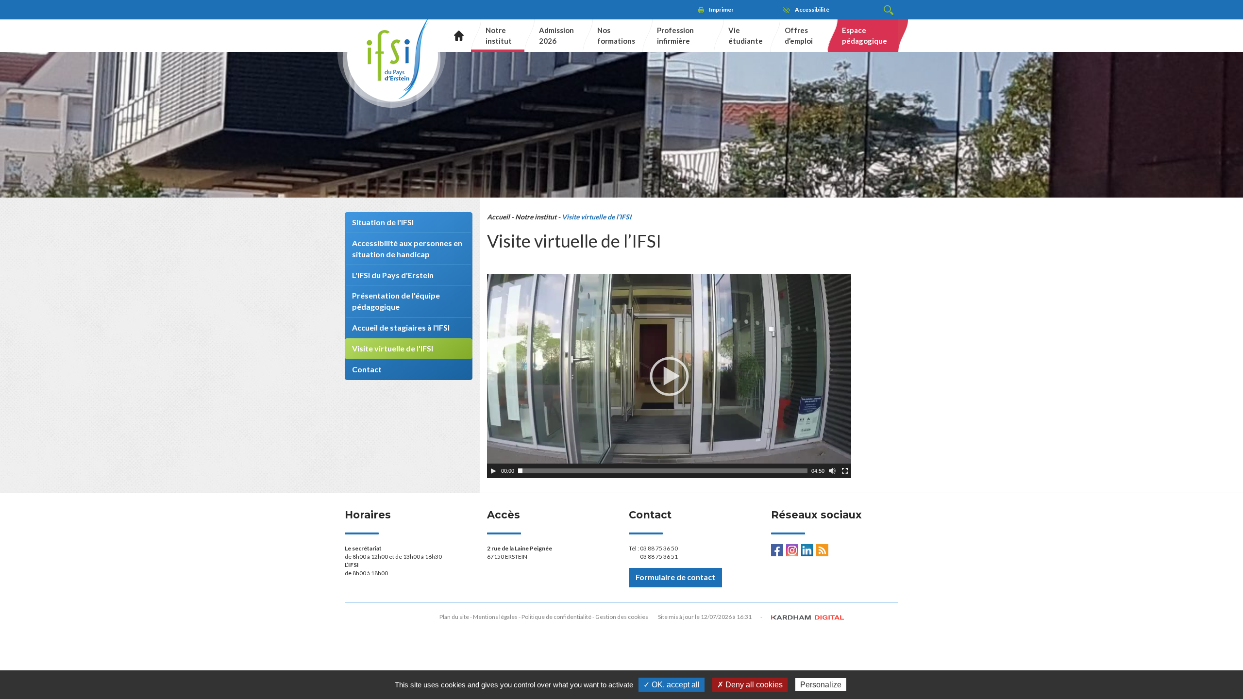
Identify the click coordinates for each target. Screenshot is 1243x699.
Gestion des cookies (621, 616)
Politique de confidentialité (556, 616)
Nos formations (616, 35)
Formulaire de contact (675, 577)
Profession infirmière (675, 35)
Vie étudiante (745, 35)
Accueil (455, 35)
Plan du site (454, 616)
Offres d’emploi (799, 35)
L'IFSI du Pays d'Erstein (393, 275)
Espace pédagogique (864, 35)
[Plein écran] (845, 471)
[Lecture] (493, 471)
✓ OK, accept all (671, 685)
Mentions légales (495, 616)
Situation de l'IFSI (383, 222)
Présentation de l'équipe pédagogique (396, 301)
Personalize (820, 685)
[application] (669, 376)
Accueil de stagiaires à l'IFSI (401, 327)
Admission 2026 (556, 35)
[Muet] (832, 471)
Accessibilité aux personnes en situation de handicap (407, 248)
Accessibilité (812, 9)
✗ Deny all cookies (750, 685)
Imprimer (721, 9)
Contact (367, 369)
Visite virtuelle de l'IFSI (392, 348)
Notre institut (499, 35)
